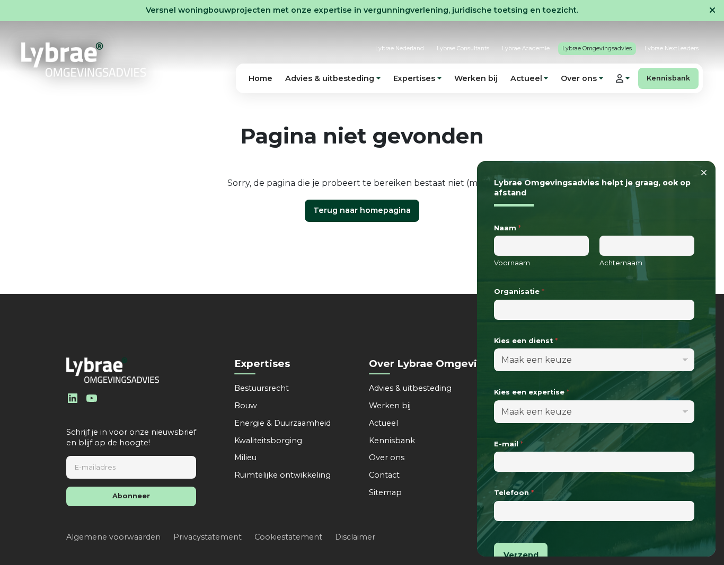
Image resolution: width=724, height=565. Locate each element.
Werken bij (476, 78)
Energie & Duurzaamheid (282, 423)
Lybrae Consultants (463, 48)
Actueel (383, 423)
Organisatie (519, 291)
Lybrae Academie (526, 48)
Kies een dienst (526, 340)
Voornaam (512, 263)
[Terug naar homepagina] (83, 59)
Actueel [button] (526, 78)
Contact (384, 475)
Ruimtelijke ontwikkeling (282, 475)
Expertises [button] (414, 78)
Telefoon (514, 493)
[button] (623, 78)
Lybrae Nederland (399, 48)
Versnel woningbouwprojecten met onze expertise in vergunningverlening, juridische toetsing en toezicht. (362, 10)
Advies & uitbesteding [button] (329, 78)
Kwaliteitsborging (268, 440)
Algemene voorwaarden (113, 537)
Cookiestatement (288, 537)
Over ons (386, 457)
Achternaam (620, 263)
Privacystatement (207, 537)
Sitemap (385, 492)
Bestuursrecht (261, 388)
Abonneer (131, 496)
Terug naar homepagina (362, 210)
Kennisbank (668, 78)
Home (260, 78)
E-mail (508, 444)
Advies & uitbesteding (410, 388)
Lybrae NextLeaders (671, 48)
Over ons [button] (579, 78)
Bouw (245, 405)
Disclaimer (355, 537)
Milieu (245, 457)
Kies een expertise (531, 392)
